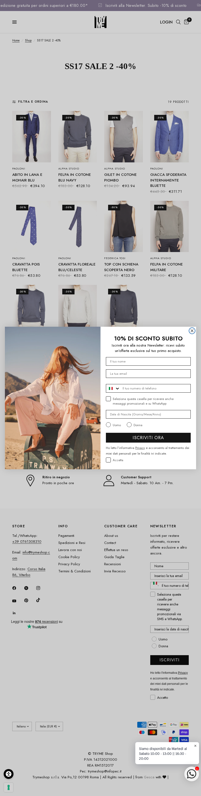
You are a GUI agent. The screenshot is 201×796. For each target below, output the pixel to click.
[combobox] (113, 388)
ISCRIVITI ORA (148, 437)
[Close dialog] (192, 331)
